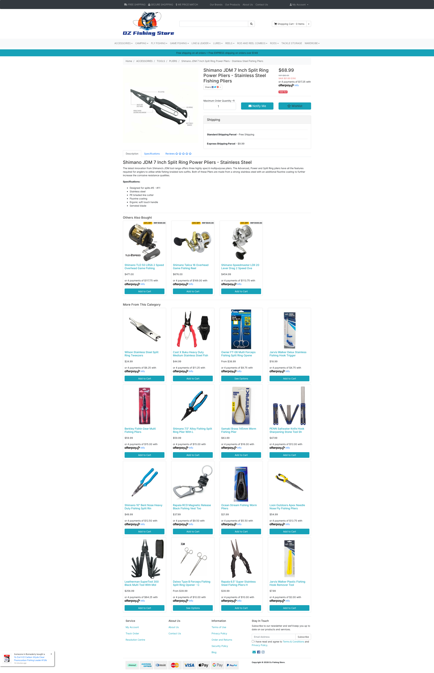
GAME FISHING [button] (178, 43)
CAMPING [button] (140, 43)
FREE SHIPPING (136, 4)
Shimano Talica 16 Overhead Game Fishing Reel (191, 266)
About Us (248, 4)
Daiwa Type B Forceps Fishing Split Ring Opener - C (191, 583)
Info (296, 85)
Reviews (170, 153)
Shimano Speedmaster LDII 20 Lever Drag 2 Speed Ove (240, 266)
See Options (241, 378)
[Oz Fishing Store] (148, 23)
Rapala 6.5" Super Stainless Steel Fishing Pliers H (238, 583)
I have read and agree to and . (280, 643)
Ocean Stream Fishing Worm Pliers (239, 507)
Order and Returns (222, 639)
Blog (214, 652)
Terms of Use (219, 627)
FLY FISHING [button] (158, 43)
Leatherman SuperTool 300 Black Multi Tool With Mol (142, 583)
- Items (291, 23)
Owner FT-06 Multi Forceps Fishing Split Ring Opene (238, 354)
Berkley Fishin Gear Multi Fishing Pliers (140, 430)
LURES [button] (217, 43)
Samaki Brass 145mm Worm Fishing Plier (238, 430)
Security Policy (220, 646)
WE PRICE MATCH (187, 4)
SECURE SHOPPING (161, 4)
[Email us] (254, 652)
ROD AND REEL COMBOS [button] (251, 43)
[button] (299, 4)
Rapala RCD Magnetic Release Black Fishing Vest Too (192, 507)
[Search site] (251, 24)
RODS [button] (273, 43)
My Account (132, 627)
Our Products (232, 4)
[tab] (132, 153)
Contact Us (261, 4)
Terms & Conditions (293, 641)
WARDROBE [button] (311, 43)
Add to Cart (144, 291)
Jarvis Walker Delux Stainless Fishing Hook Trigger (288, 354)
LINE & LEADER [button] (200, 43)
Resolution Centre (135, 639)
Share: (208, 87)
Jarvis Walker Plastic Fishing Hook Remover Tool (287, 583)
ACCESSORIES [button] (122, 43)
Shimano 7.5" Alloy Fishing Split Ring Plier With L (192, 430)
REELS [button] (228, 43)
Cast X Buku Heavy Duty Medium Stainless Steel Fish (190, 354)
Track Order (132, 633)
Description (132, 153)
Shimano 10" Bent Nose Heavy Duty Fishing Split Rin (143, 507)
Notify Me (259, 106)
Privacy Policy (219, 633)
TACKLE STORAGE (291, 43)
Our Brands (216, 4)
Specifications (152, 153)
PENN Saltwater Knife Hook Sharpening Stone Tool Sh (287, 430)
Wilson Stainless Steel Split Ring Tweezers (142, 354)
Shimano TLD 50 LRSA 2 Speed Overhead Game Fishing (144, 266)
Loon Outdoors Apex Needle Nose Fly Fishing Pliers (287, 507)
